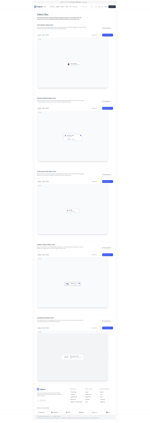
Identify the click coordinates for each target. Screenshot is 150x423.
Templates (62, 6)
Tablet (43, 35)
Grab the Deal (84, 2)
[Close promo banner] (115, 2)
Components (52, 6)
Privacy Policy (88, 394)
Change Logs (73, 392)
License (86, 392)
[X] (96, 7)
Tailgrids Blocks (74, 397)
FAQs (101, 397)
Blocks (57, 6)
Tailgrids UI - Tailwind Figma (76, 401)
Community (102, 399)
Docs (71, 6)
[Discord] (102, 7)
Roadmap (73, 394)
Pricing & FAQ (112, 6)
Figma (67, 6)
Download (87, 399)
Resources (75, 6)
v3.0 (44, 6)
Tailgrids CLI (102, 401)
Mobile (47, 35)
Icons (86, 401)
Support (102, 392)
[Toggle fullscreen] (100, 35)
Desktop (39, 35)
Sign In (106, 6)
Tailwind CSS (73, 399)
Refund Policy (88, 397)
